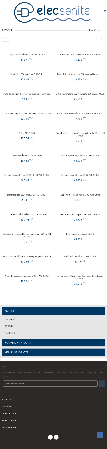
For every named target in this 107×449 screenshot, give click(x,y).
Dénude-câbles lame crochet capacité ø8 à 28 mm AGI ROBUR (80, 134)
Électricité (10, 319)
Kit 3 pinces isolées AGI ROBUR (80, 234)
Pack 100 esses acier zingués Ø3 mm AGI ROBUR (27, 276)
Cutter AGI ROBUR (27, 133)
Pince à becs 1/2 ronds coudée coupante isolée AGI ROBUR (80, 277)
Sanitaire (9, 326)
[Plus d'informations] (33, 38)
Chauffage (10, 333)
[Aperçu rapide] (27, 38)
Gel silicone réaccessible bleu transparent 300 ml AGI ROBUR (27, 235)
